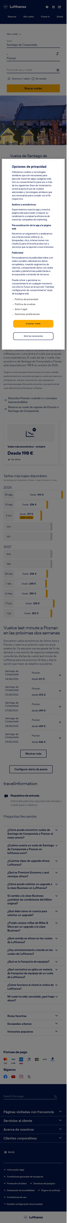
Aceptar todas (33, 323)
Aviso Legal (21, 309)
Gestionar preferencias (27, 314)
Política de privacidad (26, 299)
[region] (33, 254)
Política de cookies (25, 304)
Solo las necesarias (33, 336)
